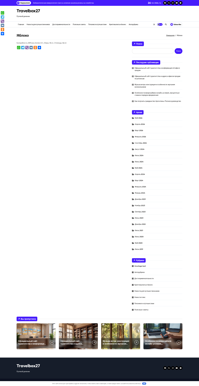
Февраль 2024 (140, 187)
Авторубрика (133, 24)
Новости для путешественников (38, 24)
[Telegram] (2, 17)
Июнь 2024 (139, 162)
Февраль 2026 (140, 137)
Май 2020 (139, 243)
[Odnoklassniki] (2, 29)
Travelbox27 (28, 10)
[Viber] (2, 21)
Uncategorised (140, 266)
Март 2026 (139, 130)
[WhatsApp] (2, 13)
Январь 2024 (140, 193)
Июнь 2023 (139, 218)
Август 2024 (139, 149)
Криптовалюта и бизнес (117, 24)
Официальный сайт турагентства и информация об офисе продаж (157, 69)
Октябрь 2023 (140, 212)
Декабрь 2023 (140, 199)
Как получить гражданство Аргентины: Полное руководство (158, 101)
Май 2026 (138, 118)
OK (144, 383)
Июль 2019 (139, 249)
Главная (21, 24)
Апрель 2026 (140, 124)
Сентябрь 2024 (141, 143)
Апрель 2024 (140, 174)
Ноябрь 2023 (140, 205)
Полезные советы (79, 24)
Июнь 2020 (139, 237)
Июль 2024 (139, 155)
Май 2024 (139, 168)
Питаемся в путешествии (97, 24)
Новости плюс (139, 297)
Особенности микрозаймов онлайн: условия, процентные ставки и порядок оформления (157, 94)
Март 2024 (139, 180)
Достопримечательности (61, 24)
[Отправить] (2, 34)
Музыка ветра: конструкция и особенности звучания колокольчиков (155, 85)
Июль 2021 (139, 230)
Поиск (139, 43)
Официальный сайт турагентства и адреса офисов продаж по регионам (157, 77)
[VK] (2, 25)
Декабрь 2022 (140, 224)
